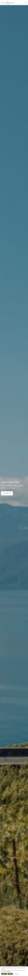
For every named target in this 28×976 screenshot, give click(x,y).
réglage (8, 971)
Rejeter (10, 973)
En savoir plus (7, 494)
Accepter (4, 973)
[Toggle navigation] (25, 2)
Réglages (16, 973)
